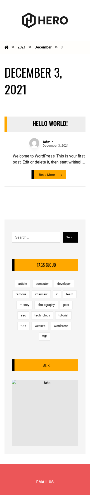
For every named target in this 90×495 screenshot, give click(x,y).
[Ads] (45, 413)
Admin (48, 141)
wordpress (61, 326)
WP (44, 336)
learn (69, 294)
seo (23, 315)
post (66, 305)
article (22, 284)
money (24, 305)
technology (42, 315)
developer (64, 284)
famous (21, 294)
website (40, 326)
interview (41, 294)
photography (46, 305)
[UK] (45, 20)
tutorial (63, 315)
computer (42, 284)
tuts (23, 326)
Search (70, 237)
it (57, 294)
